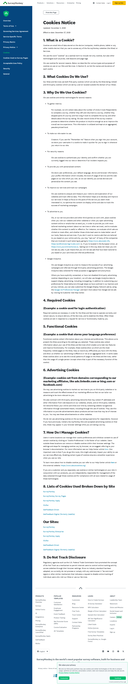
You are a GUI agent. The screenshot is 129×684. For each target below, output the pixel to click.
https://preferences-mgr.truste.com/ (65, 244)
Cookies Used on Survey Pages (15, 58)
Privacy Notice (64, 673)
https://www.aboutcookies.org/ (73, 465)
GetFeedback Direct (51, 509)
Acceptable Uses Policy (12, 63)
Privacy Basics (9, 42)
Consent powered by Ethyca (116, 682)
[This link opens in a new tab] (103, 651)
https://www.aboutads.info (99, 241)
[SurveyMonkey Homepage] (13, 3)
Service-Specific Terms (12, 36)
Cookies (6, 52)
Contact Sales (100, 3)
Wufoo (45, 505)
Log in (109, 3)
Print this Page (51, 12)
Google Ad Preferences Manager (67, 290)
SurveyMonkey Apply (51, 500)
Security (6, 68)
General (6, 74)
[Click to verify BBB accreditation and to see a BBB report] (57, 677)
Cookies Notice (74, 673)
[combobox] (42, 651)
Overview (7, 20)
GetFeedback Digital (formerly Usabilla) (59, 514)
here (106, 449)
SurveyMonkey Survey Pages (54, 496)
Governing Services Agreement (15, 31)
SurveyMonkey (49, 491)
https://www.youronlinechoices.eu (65, 247)
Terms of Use (8, 26)
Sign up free (119, 3)
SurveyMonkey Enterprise (53, 531)
